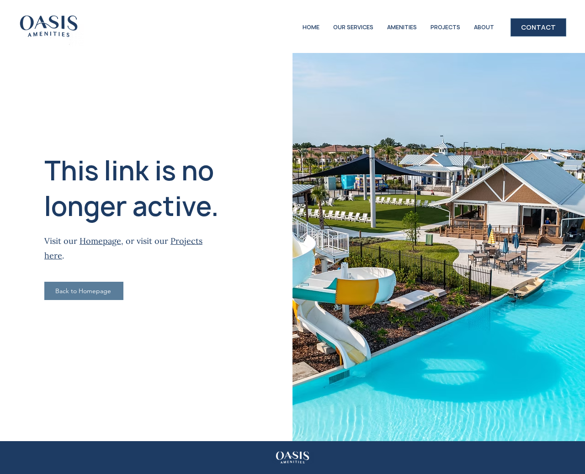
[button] (402, 27)
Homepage (100, 241)
